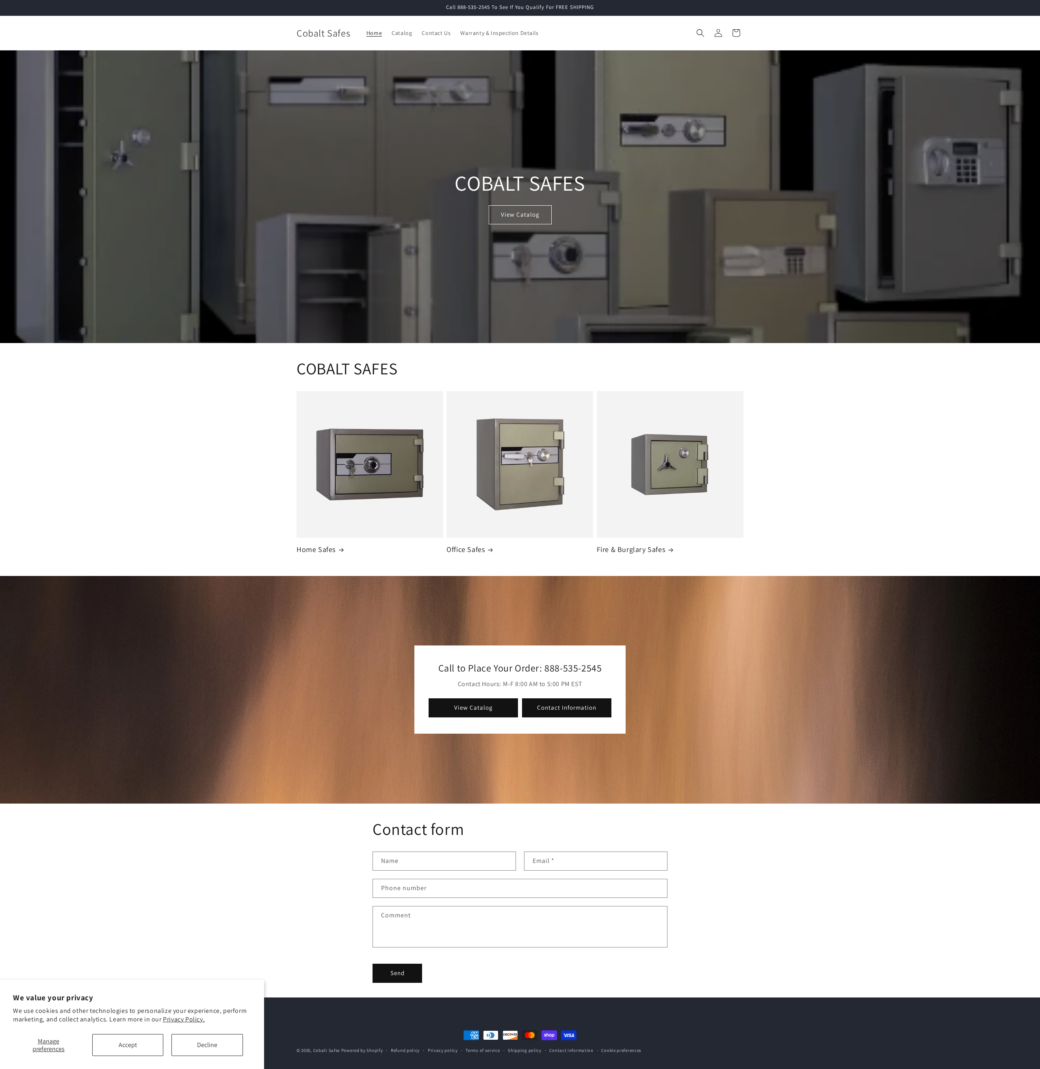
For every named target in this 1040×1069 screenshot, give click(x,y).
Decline (207, 1045)
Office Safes (465, 549)
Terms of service (483, 1050)
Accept (128, 1045)
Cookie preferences (621, 1050)
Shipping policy (525, 1050)
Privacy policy (443, 1050)
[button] (700, 33)
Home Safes (316, 549)
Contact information (571, 1050)
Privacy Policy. (184, 1019)
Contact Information (566, 708)
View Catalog (520, 214)
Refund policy (405, 1050)
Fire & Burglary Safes (631, 549)
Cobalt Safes (326, 1050)
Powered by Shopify (362, 1050)
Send (397, 973)
